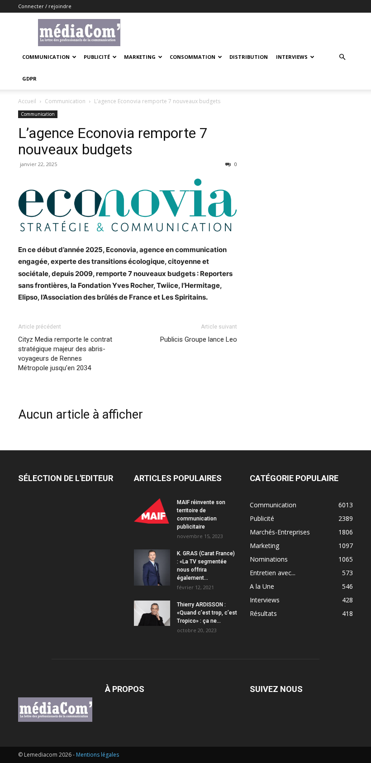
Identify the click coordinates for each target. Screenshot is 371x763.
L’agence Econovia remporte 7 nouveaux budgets (113, 141)
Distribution (248, 56)
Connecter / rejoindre (44, 6)
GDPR (29, 78)
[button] (342, 57)
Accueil (27, 101)
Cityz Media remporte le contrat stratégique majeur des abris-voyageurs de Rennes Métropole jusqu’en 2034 (65, 353)
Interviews (292, 56)
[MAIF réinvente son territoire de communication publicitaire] (152, 511)
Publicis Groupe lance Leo (198, 339)
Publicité (97, 56)
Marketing (140, 56)
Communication (46, 56)
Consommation (192, 56)
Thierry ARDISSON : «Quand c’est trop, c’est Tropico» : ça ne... (207, 612)
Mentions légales (97, 754)
